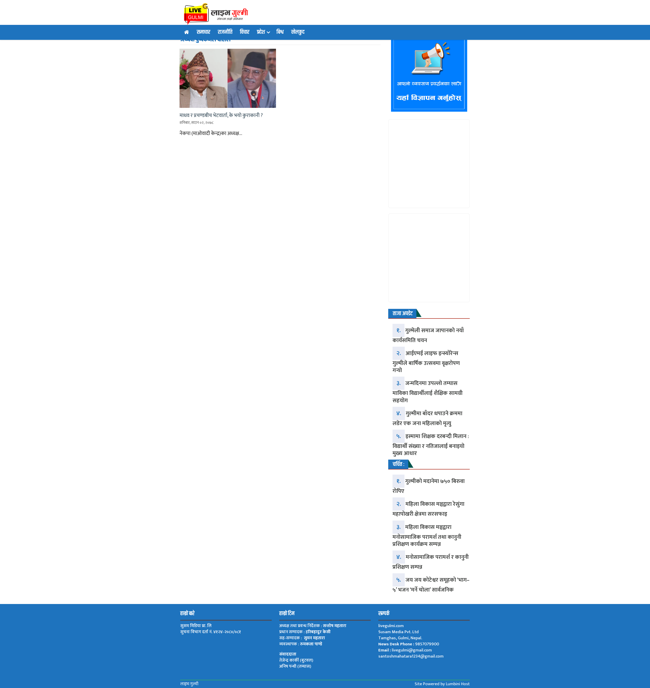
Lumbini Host (458, 683)
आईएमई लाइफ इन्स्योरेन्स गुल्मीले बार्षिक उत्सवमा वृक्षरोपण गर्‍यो (426, 362)
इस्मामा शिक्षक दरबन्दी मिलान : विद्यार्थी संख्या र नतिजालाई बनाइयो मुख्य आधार (431, 445)
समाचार (203, 32)
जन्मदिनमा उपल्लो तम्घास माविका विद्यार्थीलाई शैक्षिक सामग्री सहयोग (428, 392)
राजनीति (225, 32)
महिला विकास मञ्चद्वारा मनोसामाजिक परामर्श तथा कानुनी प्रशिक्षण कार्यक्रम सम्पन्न (427, 536)
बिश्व (280, 32)
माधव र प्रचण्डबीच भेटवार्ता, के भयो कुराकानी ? (221, 115)
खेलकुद (297, 32)
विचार (244, 32)
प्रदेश (261, 32)
